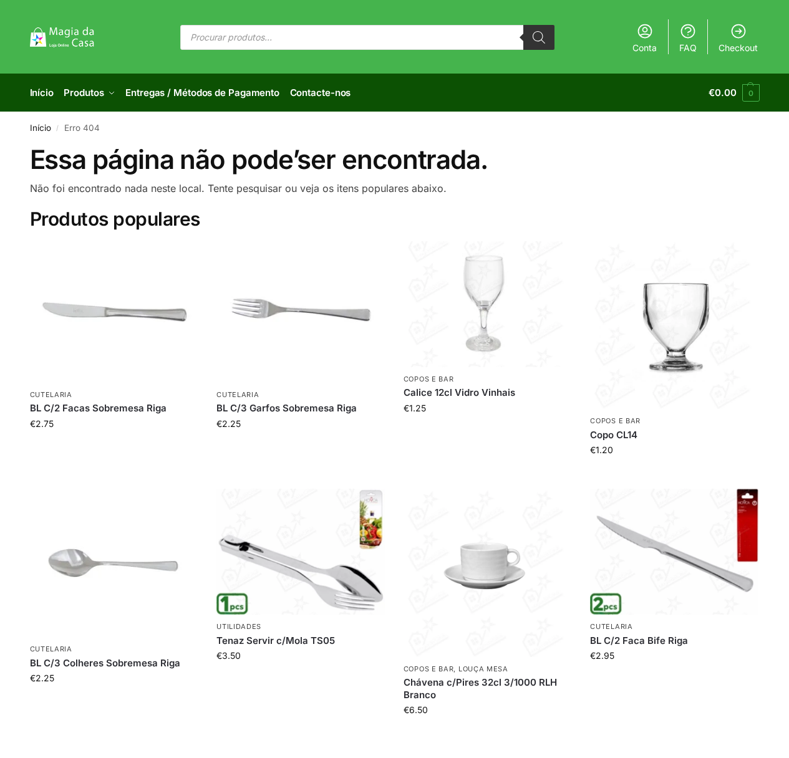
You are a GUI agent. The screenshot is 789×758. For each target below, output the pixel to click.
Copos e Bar (429, 379)
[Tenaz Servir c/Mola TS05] (300, 552)
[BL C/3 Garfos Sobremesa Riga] (300, 312)
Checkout (738, 47)
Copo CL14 (613, 435)
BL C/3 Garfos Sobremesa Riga (286, 408)
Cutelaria (51, 394)
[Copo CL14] (674, 325)
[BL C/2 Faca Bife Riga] (674, 552)
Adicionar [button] (114, 449)
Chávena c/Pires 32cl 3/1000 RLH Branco (480, 688)
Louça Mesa (483, 668)
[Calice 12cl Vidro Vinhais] (488, 304)
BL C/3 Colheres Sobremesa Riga (105, 663)
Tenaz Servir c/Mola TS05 (275, 640)
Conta (644, 47)
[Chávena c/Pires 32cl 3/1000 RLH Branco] (488, 573)
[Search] (538, 37)
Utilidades (238, 626)
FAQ (688, 47)
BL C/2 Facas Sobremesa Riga (98, 408)
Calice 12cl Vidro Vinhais (459, 392)
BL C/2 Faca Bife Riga (639, 640)
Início (40, 128)
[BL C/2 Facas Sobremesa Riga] (114, 312)
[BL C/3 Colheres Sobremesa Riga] (114, 563)
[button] (734, 93)
